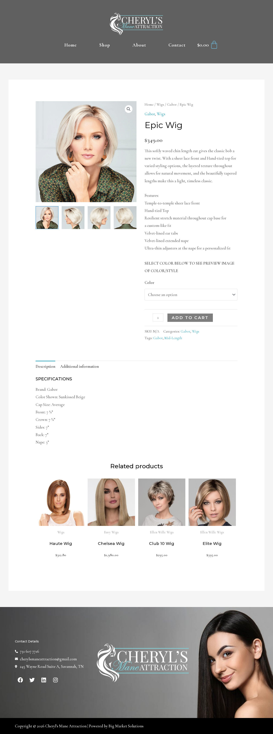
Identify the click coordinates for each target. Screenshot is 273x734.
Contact (177, 45)
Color (149, 282)
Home (70, 45)
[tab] (45, 366)
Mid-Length (173, 338)
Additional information (79, 366)
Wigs (160, 104)
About (139, 45)
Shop (104, 45)
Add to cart (190, 317)
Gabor (172, 104)
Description (45, 366)
